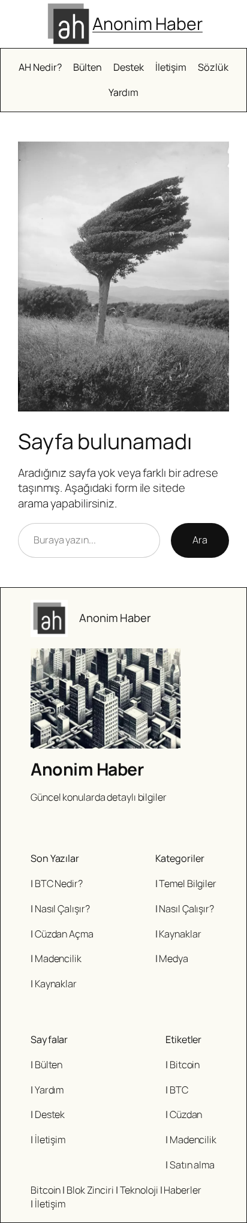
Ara (199, 539)
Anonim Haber (147, 23)
